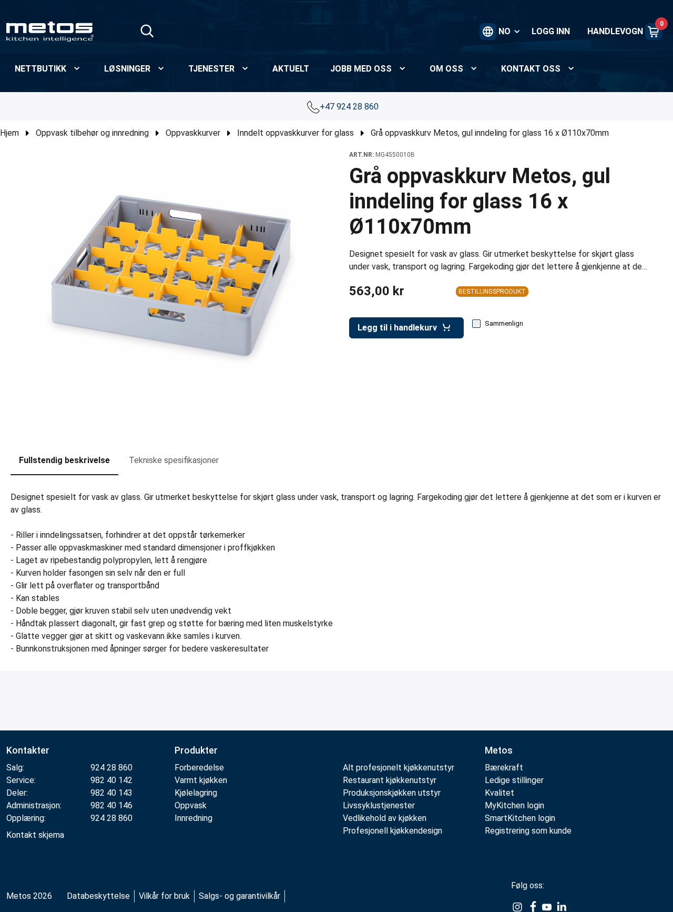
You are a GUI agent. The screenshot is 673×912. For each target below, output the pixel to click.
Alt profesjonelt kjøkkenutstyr (398, 768)
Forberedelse (199, 768)
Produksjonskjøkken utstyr (392, 793)
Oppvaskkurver (193, 133)
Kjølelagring (196, 793)
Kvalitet (499, 793)
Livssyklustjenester (379, 805)
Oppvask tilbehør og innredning (92, 133)
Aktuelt (290, 69)
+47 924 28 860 (350, 107)
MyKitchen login (514, 805)
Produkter (196, 750)
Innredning (193, 818)
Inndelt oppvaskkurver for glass (295, 133)
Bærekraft (504, 768)
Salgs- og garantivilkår (239, 896)
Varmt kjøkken (201, 780)
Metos (499, 750)
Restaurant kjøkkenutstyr (389, 780)
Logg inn (551, 31)
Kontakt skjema (35, 835)
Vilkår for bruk (164, 896)
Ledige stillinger (514, 780)
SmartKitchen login (520, 818)
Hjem (9, 133)
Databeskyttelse (98, 896)
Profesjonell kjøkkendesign (392, 831)
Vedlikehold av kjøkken (384, 818)
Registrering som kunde (528, 831)
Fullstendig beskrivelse (64, 460)
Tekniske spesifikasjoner (174, 460)
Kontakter (27, 750)
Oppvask (191, 805)
